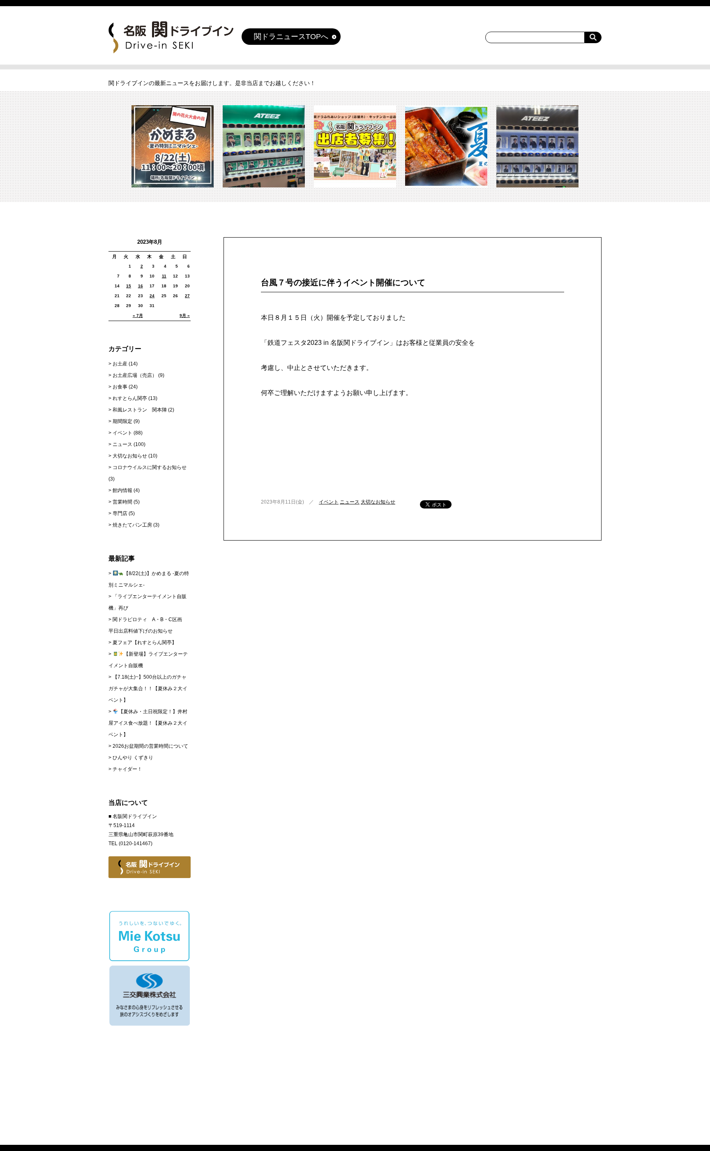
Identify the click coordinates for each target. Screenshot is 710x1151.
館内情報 (122, 490)
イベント (329, 502)
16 (140, 286)
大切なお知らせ (378, 502)
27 (187, 296)
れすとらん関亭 (130, 398)
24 (152, 296)
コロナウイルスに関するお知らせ (150, 467)
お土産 (120, 364)
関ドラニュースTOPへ (291, 36)
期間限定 (122, 421)
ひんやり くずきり (133, 757)
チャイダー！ (127, 769)
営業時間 (122, 502)
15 (128, 286)
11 (164, 276)
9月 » (185, 315)
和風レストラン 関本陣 (140, 410)
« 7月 (138, 315)
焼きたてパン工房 (132, 525)
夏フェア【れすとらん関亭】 (145, 642)
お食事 (120, 387)
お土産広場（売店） (135, 375)
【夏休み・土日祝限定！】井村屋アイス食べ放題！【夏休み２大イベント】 (147, 723)
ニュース (350, 502)
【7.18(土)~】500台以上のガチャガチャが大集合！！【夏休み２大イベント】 (147, 688)
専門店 (120, 513)
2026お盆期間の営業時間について (150, 746)
